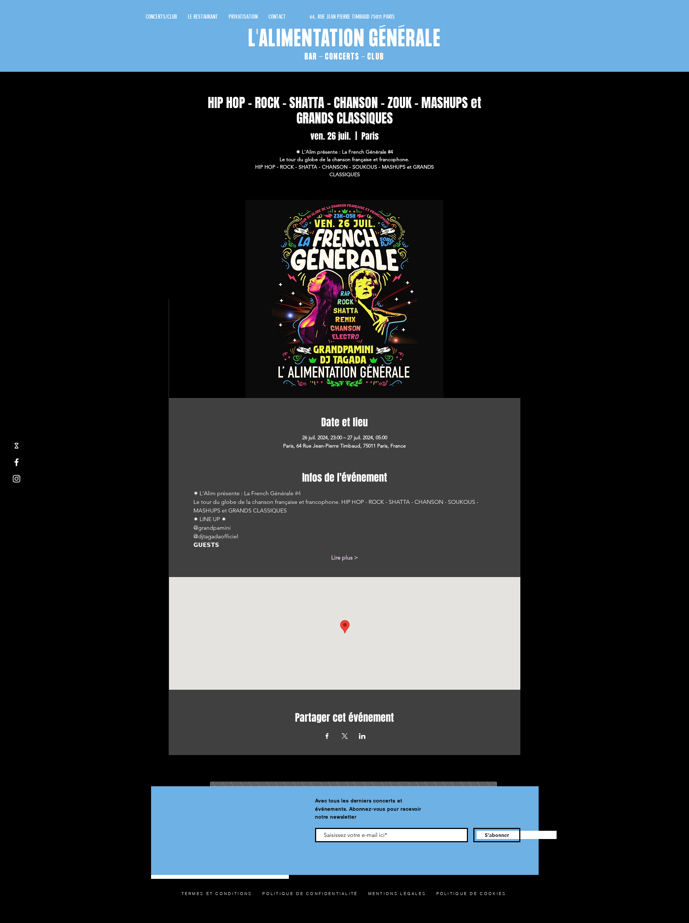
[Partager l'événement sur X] (344, 736)
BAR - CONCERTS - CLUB (344, 57)
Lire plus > (344, 557)
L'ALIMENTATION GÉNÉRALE (344, 40)
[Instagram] (16, 479)
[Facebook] (16, 462)
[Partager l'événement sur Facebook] (327, 736)
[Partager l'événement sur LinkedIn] (362, 736)
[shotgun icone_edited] (16, 446)
